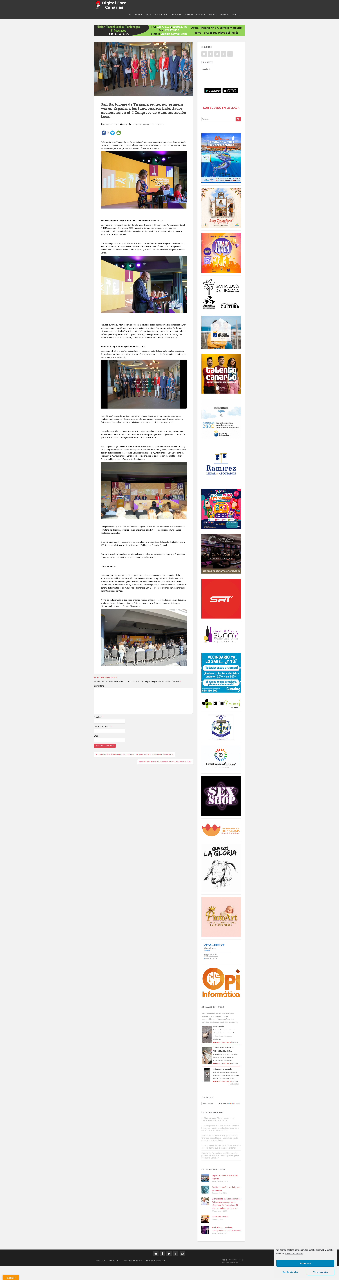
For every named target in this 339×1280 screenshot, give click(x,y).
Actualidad (160, 15)
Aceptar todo (305, 1263)
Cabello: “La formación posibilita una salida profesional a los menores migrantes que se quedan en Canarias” (220, 1155)
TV (130, 15)
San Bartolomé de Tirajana (153, 124)
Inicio (148, 15)
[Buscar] (238, 119)
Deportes (224, 15)
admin (124, 124)
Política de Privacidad (132, 1261)
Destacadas (176, 15)
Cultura (213, 15)
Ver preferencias (320, 1272)
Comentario (99, 686)
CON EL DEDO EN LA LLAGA (221, 108)
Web (96, 736)
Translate (237, 1103)
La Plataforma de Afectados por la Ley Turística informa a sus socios (218, 1119)
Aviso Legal (114, 1261)
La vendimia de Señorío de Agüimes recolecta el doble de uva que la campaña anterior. (221, 1146)
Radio (137, 15)
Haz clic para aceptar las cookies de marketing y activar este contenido (143, 384)
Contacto (236, 15)
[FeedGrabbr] (221, 1084)
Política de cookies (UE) (156, 1261)
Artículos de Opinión (194, 15)
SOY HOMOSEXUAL (220, 1216)
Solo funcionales (290, 1272)
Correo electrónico (103, 726)
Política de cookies (294, 1254)
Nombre (98, 717)
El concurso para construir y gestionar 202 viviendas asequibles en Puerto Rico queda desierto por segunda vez (219, 1138)
